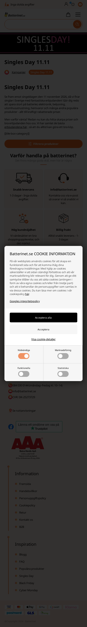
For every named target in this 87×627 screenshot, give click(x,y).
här (27, 294)
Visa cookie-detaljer (43, 339)
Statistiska (63, 368)
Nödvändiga (24, 350)
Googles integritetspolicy (25, 301)
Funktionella (24, 368)
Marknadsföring (63, 350)
